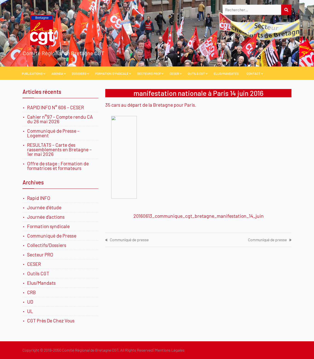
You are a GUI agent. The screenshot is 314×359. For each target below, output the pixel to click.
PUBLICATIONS (32, 73)
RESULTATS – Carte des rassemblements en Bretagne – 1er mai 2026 (59, 149)
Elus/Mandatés (226, 73)
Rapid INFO (38, 198)
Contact (253, 73)
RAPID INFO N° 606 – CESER (55, 107)
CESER (174, 73)
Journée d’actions (46, 217)
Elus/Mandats (41, 283)
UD (30, 301)
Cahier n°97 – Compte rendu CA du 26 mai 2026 (60, 119)
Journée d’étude (45, 207)
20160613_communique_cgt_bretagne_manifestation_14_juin (198, 216)
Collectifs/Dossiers (46, 245)
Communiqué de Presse (51, 235)
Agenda (57, 73)
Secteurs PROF (149, 73)
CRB (31, 292)
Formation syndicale (48, 226)
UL (30, 311)
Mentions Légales (170, 350)
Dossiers (79, 73)
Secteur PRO (40, 254)
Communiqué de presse (129, 240)
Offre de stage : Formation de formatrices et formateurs (58, 166)
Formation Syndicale (111, 73)
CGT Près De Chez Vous (50, 320)
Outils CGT (196, 73)
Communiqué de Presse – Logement (53, 133)
